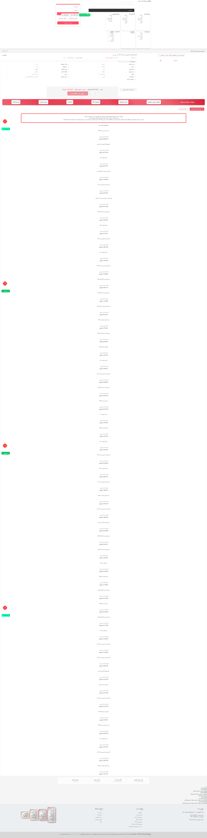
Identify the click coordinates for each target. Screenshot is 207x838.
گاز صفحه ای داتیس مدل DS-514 (103, 752)
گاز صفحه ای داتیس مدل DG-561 (103, 698)
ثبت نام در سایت (68, 23)
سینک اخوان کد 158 (103, 225)
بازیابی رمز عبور (62, 18)
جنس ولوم (131, 71)
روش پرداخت (43, 102)
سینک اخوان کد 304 (103, 738)
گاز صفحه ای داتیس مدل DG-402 (103, 657)
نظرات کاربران (183, 109)
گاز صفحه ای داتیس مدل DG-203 (103, 644)
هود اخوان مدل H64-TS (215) (103, 549)
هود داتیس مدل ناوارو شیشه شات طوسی (103, 198)
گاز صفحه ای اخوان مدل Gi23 (103, 482)
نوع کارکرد (131, 76)
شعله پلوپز (131, 69)
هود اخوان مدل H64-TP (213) (103, 292)
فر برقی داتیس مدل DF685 (103, 130)
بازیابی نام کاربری (73, 18)
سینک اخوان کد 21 (103, 414)
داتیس (132, 57)
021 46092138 (74, 15)
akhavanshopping (203, 798)
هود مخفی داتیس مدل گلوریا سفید (103, 171)
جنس (132, 66)
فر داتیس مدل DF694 (103, 603)
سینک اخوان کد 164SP (103, 427)
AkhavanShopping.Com (75, 834)
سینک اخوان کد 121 (103, 441)
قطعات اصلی (64, 71)
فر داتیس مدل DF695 (103, 400)
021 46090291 (65, 15)
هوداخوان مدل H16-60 (103, 346)
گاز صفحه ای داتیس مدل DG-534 (103, 509)
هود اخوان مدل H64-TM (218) (103, 279)
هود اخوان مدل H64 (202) (103, 711)
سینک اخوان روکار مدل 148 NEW (103, 306)
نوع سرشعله (64, 69)
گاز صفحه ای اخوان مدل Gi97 (103, 184)
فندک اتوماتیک (64, 64)
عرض (65, 74)
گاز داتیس (110, 57)
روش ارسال (16, 102)
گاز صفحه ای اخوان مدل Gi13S (103, 238)
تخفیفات (70, 102)
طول (133, 74)
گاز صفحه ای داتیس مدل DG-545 (103, 373)
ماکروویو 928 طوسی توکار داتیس (103, 144)
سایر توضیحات (64, 76)
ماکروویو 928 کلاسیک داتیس (103, 671)
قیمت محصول (123, 102)
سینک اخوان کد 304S (103, 468)
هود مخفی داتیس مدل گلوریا (103, 387)
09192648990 (83, 15)
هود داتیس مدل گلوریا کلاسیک (103, 590)
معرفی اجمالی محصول (196, 109)
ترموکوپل (65, 66)
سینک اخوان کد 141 (103, 360)
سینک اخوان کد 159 (103, 252)
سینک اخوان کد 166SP (103, 576)
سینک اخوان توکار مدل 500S (103, 319)
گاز (106, 57)
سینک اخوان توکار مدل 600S (103, 495)
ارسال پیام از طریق (202, 795)
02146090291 (204, 789)
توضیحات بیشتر (130, 79)
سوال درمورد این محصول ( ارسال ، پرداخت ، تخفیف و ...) (171, 55)
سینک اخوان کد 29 (103, 157)
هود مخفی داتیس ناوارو (103, 684)
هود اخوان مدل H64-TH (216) (103, 211)
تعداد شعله (131, 64)
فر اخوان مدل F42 (103, 563)
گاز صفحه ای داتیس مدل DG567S (103, 265)
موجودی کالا (96, 102)
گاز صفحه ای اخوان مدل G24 (103, 522)
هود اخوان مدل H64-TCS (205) (103, 333)
